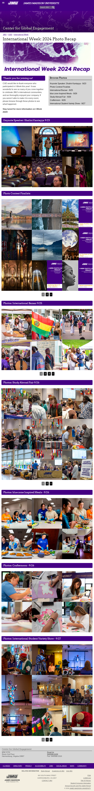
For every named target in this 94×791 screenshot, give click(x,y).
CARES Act (87, 778)
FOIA (89, 775)
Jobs (51, 766)
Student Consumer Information (80, 783)
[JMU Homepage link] (12, 782)
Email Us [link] (50, 752)
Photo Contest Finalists (60, 87)
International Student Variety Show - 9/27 (67, 103)
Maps (72, 766)
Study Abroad (45, 771)
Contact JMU (47, 781)
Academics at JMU (58, 771)
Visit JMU (69, 771)
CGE (10, 34)
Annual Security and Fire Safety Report (78, 786)
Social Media (61, 766)
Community (82, 766)
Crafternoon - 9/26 (58, 100)
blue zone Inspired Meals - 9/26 (63, 93)
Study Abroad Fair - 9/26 (60, 97)
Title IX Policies (86, 781)
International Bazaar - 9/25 (61, 90)
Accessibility (40, 766)
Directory (17, 766)
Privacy (28, 766)
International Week (21, 34)
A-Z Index (6, 766)
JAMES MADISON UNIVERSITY (80, 788)
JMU (4, 34)
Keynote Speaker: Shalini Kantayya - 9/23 (68, 83)
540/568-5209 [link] (52, 754)
